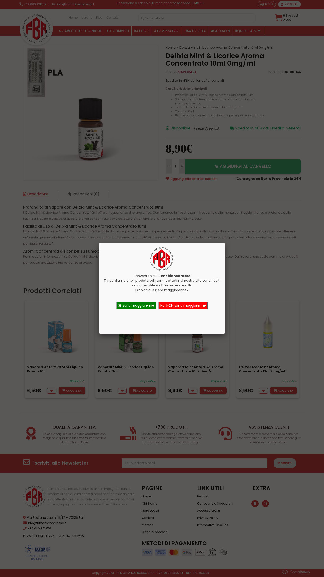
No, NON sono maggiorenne (183, 305)
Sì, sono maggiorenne (136, 305)
